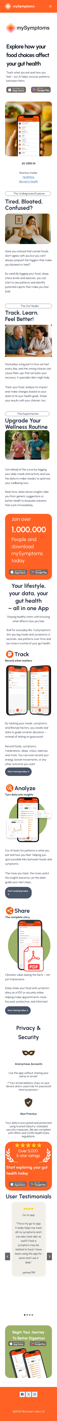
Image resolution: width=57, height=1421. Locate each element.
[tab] (24, 1315)
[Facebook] (22, 1394)
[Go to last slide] (7, 1256)
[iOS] (17, 90)
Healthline (28, 177)
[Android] (39, 90)
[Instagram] (34, 1394)
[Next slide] (49, 1256)
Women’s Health (28, 181)
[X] (28, 1394)
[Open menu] (50, 6)
